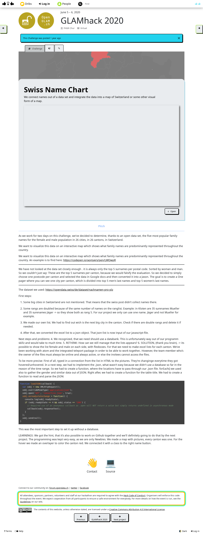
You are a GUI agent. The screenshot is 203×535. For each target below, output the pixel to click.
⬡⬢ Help (19, 531)
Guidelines (25, 501)
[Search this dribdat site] (78, 4)
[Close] (179, 38)
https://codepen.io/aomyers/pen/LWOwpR (89, 260)
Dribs (28, 3)
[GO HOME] (8, 3)
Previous (81, 519)
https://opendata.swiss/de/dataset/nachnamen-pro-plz (79, 289)
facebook (84, 487)
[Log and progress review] (59, 48)
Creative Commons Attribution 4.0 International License (137, 509)
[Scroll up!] (197, 4)
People (66, 3)
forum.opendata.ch (59, 487)
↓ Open (171, 211)
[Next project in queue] (199, 29)
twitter (74, 487)
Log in (45, 3)
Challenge (37, 48)
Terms (8, 531)
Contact (92, 462)
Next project (120, 519)
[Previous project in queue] (3, 29)
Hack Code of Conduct (134, 495)
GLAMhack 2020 (99, 519)
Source (110, 462)
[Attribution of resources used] (49, 48)
